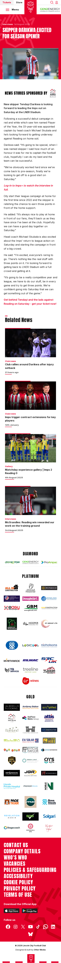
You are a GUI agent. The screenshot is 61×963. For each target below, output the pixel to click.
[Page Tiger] (12, 802)
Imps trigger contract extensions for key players (30, 419)
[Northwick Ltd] (12, 660)
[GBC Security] (12, 760)
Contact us (16, 845)
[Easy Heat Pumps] (12, 608)
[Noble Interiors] (49, 786)
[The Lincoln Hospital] (12, 786)
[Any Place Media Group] (30, 718)
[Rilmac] (30, 660)
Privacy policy (20, 888)
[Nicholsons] (49, 645)
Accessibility (18, 876)
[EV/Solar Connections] (30, 741)
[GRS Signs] (49, 760)
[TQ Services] (12, 670)
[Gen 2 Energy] (30, 562)
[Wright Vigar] (49, 828)
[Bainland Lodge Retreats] (12, 730)
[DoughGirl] (30, 598)
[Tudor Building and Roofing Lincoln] (49, 670)
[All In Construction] (12, 588)
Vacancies (14, 863)
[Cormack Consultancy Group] (12, 599)
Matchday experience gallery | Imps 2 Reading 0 (28, 471)
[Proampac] (49, 562)
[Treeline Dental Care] (30, 670)
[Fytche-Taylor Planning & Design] (30, 750)
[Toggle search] (51, 2)
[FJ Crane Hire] (49, 740)
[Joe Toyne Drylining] (49, 773)
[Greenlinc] (12, 623)
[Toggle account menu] (57, 2)
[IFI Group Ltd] (49, 624)
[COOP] (12, 645)
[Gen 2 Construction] (49, 608)
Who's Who (15, 857)
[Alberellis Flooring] (12, 707)
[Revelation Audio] (12, 816)
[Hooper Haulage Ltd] (30, 623)
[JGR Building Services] (30, 773)
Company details (22, 851)
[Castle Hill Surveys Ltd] (30, 730)
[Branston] (12, 562)
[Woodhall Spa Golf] (30, 828)
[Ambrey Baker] (30, 707)
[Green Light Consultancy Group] (30, 760)
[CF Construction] (49, 730)
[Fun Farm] (12, 750)
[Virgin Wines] (30, 681)
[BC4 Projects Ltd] (49, 588)
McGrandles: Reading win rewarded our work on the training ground (29, 524)
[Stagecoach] (12, 828)
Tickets (7, 2)
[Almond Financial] (30, 588)
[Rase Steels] (49, 802)
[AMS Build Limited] (12, 718)
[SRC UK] (49, 660)
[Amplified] (49, 707)
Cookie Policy (18, 882)
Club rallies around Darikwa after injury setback (29, 366)
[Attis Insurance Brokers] (49, 718)
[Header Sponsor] (50, 10)
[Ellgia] (12, 740)
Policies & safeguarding (30, 869)
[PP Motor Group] (30, 802)
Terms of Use (18, 894)
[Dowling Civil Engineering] (49, 598)
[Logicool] (30, 645)
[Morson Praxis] (30, 786)
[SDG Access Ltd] (30, 816)
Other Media (40, 950)
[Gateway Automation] (49, 750)
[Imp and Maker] (12, 773)
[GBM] (30, 608)
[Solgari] (49, 817)
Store (19, 2)
